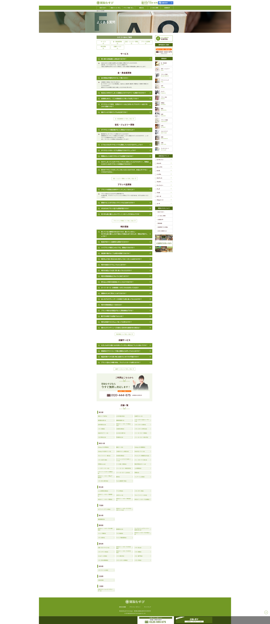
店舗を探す (165, 3)
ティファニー (160, 185)
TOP (97, 10)
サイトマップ (147, 607)
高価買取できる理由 (163, 227)
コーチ (158, 203)
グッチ (158, 189)
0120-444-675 (151, 3)
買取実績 (160, 223)
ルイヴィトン (160, 159)
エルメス (159, 163)
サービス (103, 42)
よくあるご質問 (161, 216)
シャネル (159, 174)
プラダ (158, 192)
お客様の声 (160, 219)
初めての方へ (161, 212)
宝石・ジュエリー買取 (131, 42)
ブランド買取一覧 (127, 8)
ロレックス (159, 167)
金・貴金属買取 (117, 42)
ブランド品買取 (145, 42)
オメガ (158, 170)
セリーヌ (159, 196)
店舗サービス (117, 46)
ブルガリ (159, 181)
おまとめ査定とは (162, 231)
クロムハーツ (160, 200)
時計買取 (103, 46)
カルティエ (159, 178)
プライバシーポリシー (135, 607)
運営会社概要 (122, 607)
